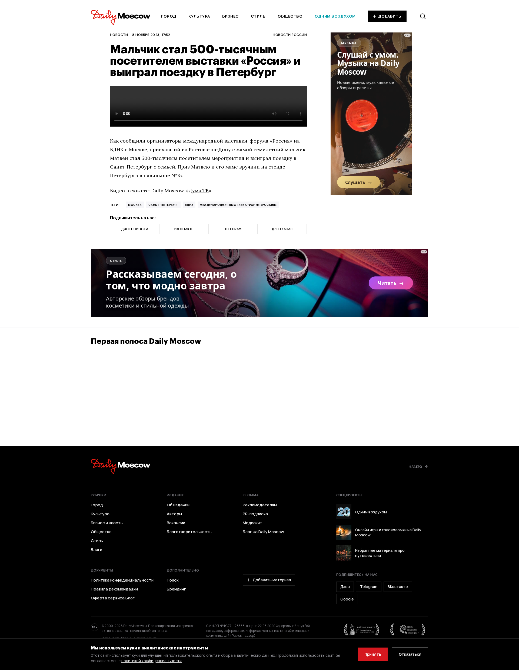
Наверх (415, 466)
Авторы (174, 514)
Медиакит (252, 523)
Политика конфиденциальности (122, 580)
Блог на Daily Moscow (263, 531)
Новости (119, 35)
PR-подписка (255, 514)
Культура (199, 16)
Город (169, 16)
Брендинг (176, 589)
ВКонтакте (398, 586)
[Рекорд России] (408, 629)
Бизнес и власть (107, 523)
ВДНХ (189, 205)
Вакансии (176, 523)
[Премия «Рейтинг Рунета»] (361, 629)
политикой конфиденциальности (151, 660)
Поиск (172, 580)
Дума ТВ (199, 190)
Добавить (389, 16)
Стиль (258, 16)
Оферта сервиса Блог (113, 598)
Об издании (178, 505)
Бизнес (230, 16)
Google (347, 599)
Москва (135, 205)
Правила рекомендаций (114, 589)
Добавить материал (272, 579)
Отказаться (410, 654)
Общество (290, 16)
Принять (372, 654)
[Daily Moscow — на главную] (120, 466)
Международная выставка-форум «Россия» (238, 205)
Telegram (368, 586)
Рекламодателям (260, 505)
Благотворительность (189, 531)
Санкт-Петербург (163, 205)
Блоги (96, 549)
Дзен (345, 586)
